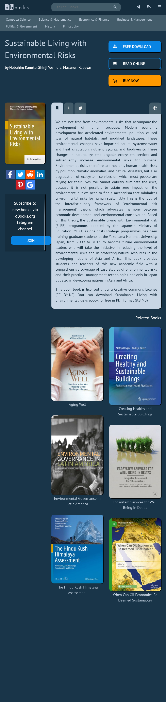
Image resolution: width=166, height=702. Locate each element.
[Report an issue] (155, 108)
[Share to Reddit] (30, 177)
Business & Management (134, 19)
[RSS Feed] (149, 7)
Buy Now (130, 80)
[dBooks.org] (17, 9)
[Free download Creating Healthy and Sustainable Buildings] (135, 366)
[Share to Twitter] (20, 177)
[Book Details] (68, 108)
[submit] (115, 7)
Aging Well (77, 404)
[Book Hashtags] (80, 108)
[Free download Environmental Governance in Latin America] (77, 455)
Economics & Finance (94, 19)
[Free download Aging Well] (77, 364)
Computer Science (18, 19)
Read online (133, 63)
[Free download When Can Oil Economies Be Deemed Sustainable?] (135, 554)
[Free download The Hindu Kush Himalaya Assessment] (77, 549)
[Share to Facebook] (10, 177)
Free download (136, 46)
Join (31, 240)
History (50, 26)
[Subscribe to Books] (138, 7)
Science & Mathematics (55, 19)
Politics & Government (21, 26)
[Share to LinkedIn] (40, 177)
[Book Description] (57, 108)
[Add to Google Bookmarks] (30, 188)
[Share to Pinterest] (20, 188)
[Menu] (159, 7)
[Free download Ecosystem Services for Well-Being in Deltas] (135, 461)
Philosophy (71, 26)
